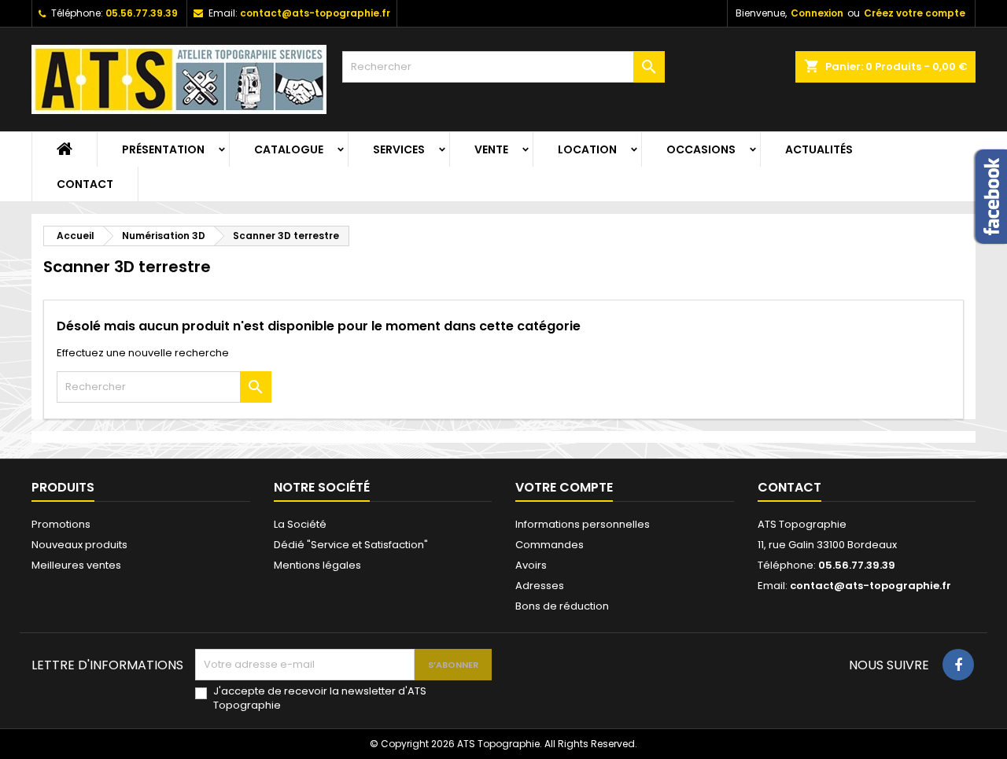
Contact (85, 184)
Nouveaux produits (79, 544)
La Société (300, 524)
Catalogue (288, 149)
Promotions (60, 524)
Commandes (549, 544)
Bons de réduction (562, 606)
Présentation (163, 149)
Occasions (701, 149)
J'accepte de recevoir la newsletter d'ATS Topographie (319, 698)
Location (587, 149)
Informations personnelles (582, 524)
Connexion (817, 13)
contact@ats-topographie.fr (315, 13)
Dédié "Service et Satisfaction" (351, 544)
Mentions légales (317, 565)
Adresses (539, 585)
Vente (491, 149)
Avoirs (531, 565)
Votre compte (564, 487)
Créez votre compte (914, 13)
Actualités (819, 149)
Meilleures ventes (76, 565)
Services (399, 149)
